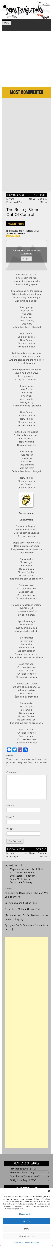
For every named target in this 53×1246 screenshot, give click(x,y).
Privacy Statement (32, 1242)
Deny (26, 1229)
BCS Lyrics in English (20, 1180)
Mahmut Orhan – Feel (26, 902)
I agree (26, 259)
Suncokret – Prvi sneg (21, 882)
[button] (49, 1191)
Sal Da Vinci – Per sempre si (24, 872)
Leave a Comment (13, 236)
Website (10, 828)
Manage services (25, 1214)
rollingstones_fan (32, 231)
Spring (8, 902)
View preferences (26, 1236)
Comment (12, 772)
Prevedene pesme (15, 223)
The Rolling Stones (19, 233)
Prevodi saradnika (19, 1172)
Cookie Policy (18, 1242)
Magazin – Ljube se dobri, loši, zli (26, 869)
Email (10, 817)
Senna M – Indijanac (20, 879)
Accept (26, 1221)
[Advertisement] (26, 58)
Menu (6, 23)
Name (10, 805)
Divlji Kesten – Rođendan (22, 875)
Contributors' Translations (23, 1176)
